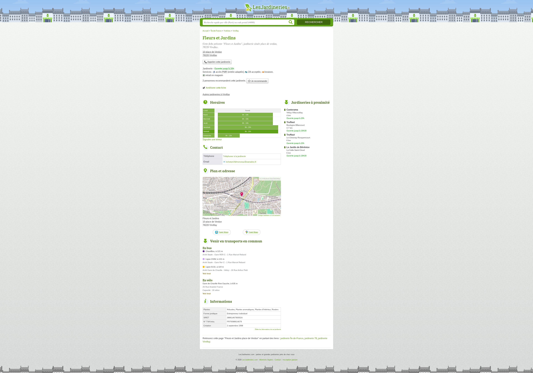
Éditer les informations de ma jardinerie (268, 329)
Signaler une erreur (212, 139)
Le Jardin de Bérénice (298, 147)
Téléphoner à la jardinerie (234, 156)
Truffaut (290, 122)
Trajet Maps (253, 232)
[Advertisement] (307, 53)
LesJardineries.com (266, 10)
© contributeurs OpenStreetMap (270, 178)
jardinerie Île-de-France (291, 338)
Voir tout (207, 273)
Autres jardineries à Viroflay (216, 94)
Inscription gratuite (290, 360)
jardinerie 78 (311, 338)
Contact (278, 360)
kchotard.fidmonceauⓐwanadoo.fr (241, 162)
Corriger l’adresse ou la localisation (269, 215)
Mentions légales (266, 360)
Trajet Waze (223, 232)
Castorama (292, 110)
